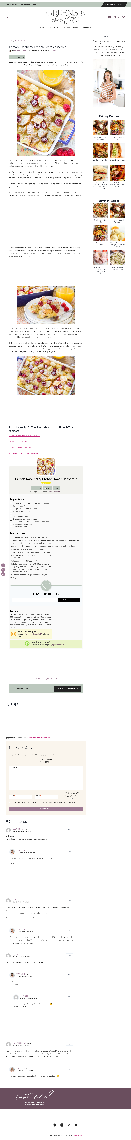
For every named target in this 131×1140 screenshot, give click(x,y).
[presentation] (100, 127)
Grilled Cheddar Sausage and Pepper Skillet (117, 185)
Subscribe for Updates (114, 5)
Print (36, 488)
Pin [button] (47, 488)
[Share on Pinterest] (52, 679)
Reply (69, 829)
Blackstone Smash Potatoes (100, 138)
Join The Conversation (67, 689)
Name (12, 796)
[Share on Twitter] (47, 679)
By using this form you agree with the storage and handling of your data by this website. (45, 803)
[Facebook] (109, 17)
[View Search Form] (7, 17)
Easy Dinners (55, 28)
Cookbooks (86, 28)
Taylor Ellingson (20, 51)
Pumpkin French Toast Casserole (22, 447)
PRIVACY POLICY (78, 1135)
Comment (14, 767)
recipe (23, 41)
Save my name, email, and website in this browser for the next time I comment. (74, 795)
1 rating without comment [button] (39, 737)
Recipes (67, 28)
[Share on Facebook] (43, 679)
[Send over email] (3, 574)
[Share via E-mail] (56, 679)
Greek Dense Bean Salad (100, 221)
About (75, 28)
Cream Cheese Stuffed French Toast (23, 441)
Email (38, 796)
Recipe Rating (47, 759)
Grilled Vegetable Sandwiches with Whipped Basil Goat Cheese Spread (100, 185)
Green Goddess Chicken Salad (117, 268)
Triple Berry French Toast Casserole (23, 453)
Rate (57, 488)
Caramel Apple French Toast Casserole (24, 435)
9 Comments (53, 51)
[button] (42, 483)
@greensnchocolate (32, 634)
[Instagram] (114, 17)
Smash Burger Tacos (117, 160)
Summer (43, 28)
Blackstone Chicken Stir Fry (100, 161)
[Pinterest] (119, 17)
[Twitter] (123, 17)
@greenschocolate (58, 645)
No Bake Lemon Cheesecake (30, 5)
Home (11, 41)
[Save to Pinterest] (3, 570)
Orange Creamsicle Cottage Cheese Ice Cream (117, 245)
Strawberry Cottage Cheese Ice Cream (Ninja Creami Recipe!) (100, 270)
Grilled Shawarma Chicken (117, 138)
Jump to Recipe (18, 57)
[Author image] (10, 51)
